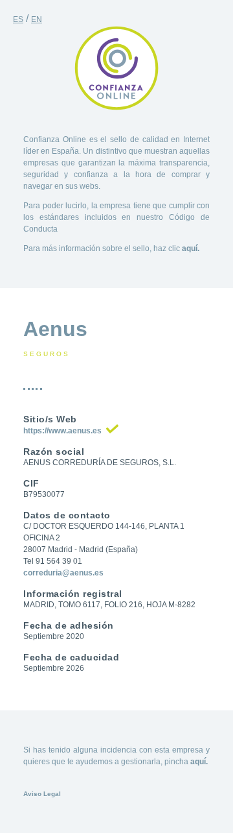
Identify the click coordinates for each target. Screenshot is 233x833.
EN (36, 19)
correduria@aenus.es (63, 572)
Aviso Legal (42, 793)
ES (18, 19)
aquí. (190, 248)
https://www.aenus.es (62, 430)
